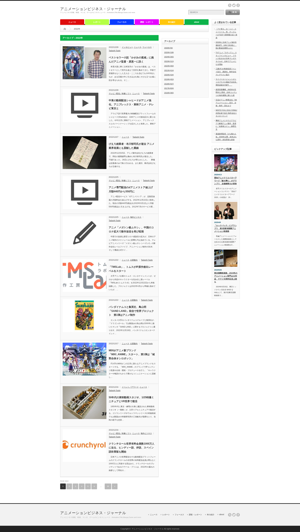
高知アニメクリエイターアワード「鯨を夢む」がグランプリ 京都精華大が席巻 (225, 181)
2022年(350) (169, 66)
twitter (234, 5)
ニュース (72, 22)
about (196, 22)
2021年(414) (169, 70)
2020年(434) (169, 75)
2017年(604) (169, 88)
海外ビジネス (135, 217)
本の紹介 (171, 22)
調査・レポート (146, 22)
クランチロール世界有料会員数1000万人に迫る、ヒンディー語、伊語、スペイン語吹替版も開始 (131, 447)
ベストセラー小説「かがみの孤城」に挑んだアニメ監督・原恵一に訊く (131, 59)
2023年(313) (169, 61)
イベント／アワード (130, 387)
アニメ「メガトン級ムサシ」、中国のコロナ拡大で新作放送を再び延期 (131, 229)
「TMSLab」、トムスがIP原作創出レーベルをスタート (131, 269)
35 (108, 486)
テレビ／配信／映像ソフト (120, 93)
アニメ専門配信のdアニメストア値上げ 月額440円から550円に (132, 189)
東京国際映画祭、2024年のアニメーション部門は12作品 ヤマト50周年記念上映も (225, 277)
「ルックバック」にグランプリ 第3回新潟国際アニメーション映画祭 (225, 228)
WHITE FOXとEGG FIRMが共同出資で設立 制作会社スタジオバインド (226, 113)
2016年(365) (169, 93)
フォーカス (122, 22)
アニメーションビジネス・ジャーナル (93, 9)
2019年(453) (169, 79)
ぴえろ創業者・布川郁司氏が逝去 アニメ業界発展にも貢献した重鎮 (131, 146)
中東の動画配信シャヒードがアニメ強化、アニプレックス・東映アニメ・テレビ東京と (131, 104)
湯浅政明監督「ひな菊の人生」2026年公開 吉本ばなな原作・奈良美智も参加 (226, 137)
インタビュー (127, 47)
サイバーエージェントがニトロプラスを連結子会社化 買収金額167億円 (227, 82)
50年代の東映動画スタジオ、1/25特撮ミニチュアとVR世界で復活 (131, 399)
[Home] (64, 29)
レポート (97, 22)
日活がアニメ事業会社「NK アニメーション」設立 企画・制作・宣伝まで (226, 103)
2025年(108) (169, 52)
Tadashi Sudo (114, 51)
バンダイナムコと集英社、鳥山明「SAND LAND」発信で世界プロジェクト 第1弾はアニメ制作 (131, 311)
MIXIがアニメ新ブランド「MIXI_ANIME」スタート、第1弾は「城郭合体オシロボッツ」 (132, 354)
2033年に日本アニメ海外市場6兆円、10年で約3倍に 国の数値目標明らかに (226, 45)
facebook (238, 5)
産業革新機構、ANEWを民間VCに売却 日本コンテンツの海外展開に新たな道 (226, 92)
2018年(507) (169, 84)
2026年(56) (168, 48)
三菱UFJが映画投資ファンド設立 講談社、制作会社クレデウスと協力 (226, 71)
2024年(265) (169, 57)
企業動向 (134, 260)
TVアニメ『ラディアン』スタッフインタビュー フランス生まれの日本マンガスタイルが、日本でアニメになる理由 (226, 58)
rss (229, 5)
